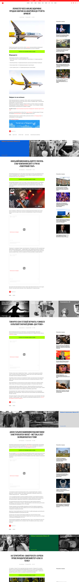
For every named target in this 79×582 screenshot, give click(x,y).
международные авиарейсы (35, 134)
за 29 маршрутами (37, 115)
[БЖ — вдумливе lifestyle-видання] (7, 3)
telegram (33, 51)
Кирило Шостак (22, 327)
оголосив (17, 453)
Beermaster (37, 0)
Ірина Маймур (21, 564)
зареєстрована (29, 112)
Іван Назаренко (22, 169)
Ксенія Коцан (21, 17)
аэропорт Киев (20, 134)
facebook (30, 51)
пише (19, 176)
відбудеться (26, 105)
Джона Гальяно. (29, 445)
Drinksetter (31, 0)
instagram (26, 51)
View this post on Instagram (14, 270)
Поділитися (13, 131)
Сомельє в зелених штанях (45, 0)
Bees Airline (27, 134)
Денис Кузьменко (15, 119)
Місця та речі (15, 134)
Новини (14, 295)
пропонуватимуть (17, 113)
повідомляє (11, 334)
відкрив (28, 47)
